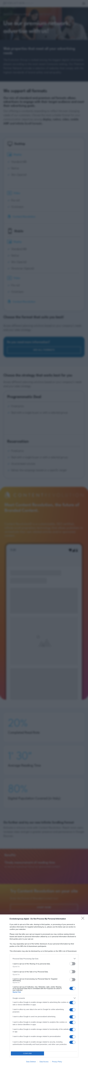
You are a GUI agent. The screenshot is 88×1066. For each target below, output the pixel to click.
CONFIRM (27, 1053)
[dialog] (44, 990)
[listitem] (44, 958)
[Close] (83, 919)
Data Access (44, 1062)
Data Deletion (31, 1062)
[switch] (72, 963)
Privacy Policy (57, 1062)
